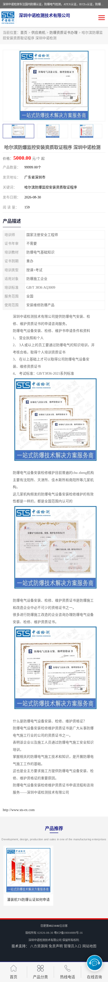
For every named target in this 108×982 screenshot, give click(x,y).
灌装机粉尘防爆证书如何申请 (80, 900)
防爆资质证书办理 (63, 32)
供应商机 (38, 32)
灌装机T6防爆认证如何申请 (27, 900)
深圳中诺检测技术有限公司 (45, 940)
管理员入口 (72, 946)
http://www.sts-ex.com (19, 810)
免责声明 (56, 946)
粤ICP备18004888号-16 (68, 932)
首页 (23, 32)
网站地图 (89, 946)
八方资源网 (39, 946)
